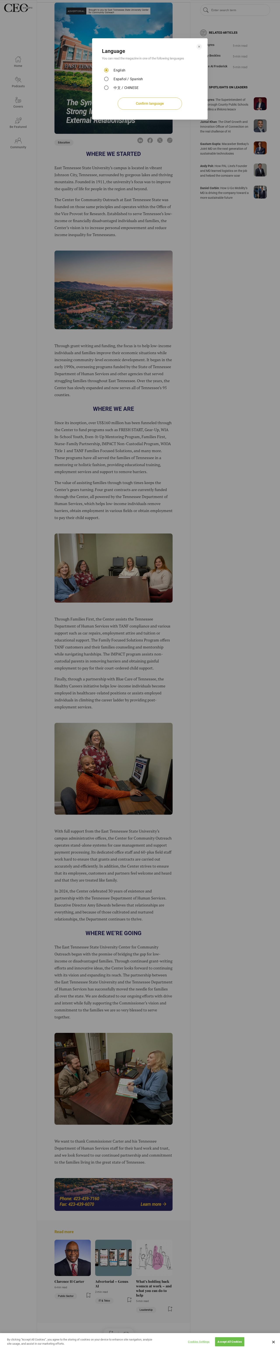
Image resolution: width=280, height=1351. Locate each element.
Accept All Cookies (229, 1341)
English (119, 70)
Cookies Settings (199, 1341)
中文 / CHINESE (126, 88)
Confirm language (150, 103)
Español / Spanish (128, 79)
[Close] (273, 1342)
